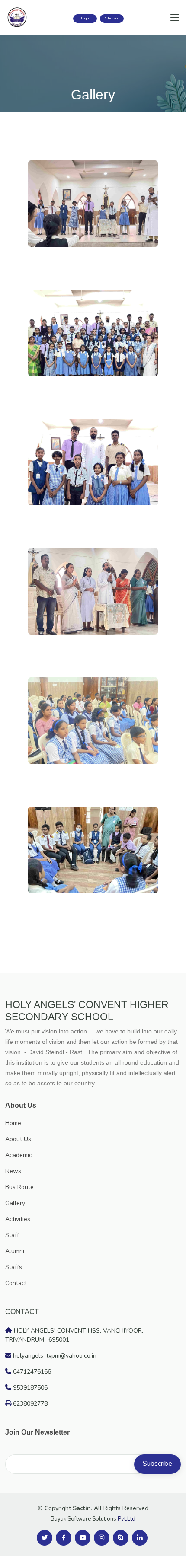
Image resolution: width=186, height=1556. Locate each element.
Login (85, 18)
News (13, 1171)
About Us (18, 1139)
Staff (12, 1235)
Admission (111, 18)
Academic (18, 1155)
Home (13, 1123)
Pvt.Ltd (126, 1519)
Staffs (13, 1267)
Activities (17, 1219)
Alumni (14, 1251)
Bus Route (19, 1187)
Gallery (15, 1203)
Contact (16, 1283)
